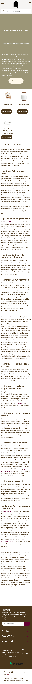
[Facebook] (27, 650)
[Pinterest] (27, 654)
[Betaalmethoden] (16, 673)
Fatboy (10, 317)
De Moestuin (7, 511)
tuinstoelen (21, 403)
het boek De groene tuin (12, 222)
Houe (16, 317)
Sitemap (26, 681)
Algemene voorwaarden (16, 681)
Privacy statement (18, 679)
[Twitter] (23, 654)
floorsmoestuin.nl (7, 541)
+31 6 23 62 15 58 (7, 650)
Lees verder (16, 81)
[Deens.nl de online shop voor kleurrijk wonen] (16, 5)
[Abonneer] (27, 624)
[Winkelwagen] (30, 3)
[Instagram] (23, 650)
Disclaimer (6, 681)
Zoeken (3, 11)
